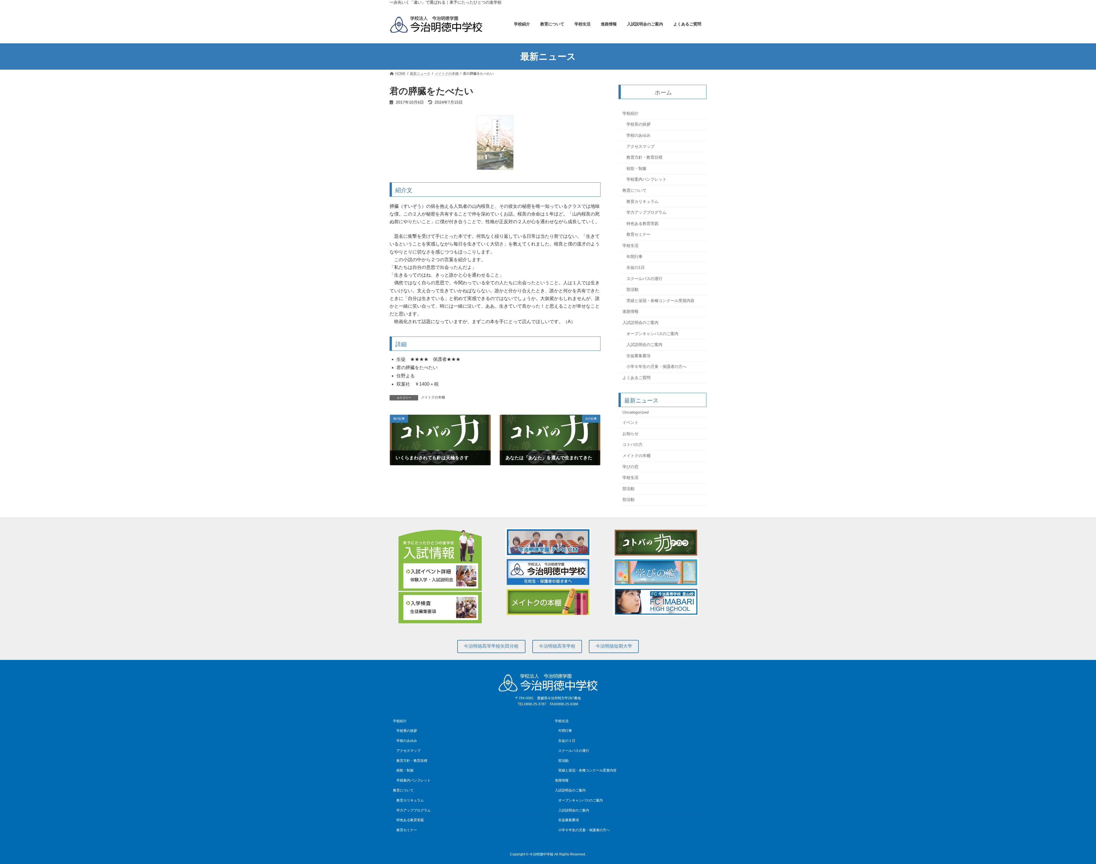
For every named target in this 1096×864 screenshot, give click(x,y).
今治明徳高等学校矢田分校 (491, 646)
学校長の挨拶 (638, 124)
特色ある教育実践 (642, 223)
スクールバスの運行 (644, 278)
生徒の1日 (635, 267)
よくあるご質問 (636, 377)
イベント (630, 422)
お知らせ (630, 433)
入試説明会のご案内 (640, 322)
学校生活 (630, 245)
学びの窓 (630, 466)
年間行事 (634, 256)
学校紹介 (630, 113)
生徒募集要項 (638, 355)
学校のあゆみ (638, 135)
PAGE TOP (1067, 832)
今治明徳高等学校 (557, 646)
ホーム (663, 92)
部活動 (632, 289)
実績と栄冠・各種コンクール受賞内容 (660, 300)
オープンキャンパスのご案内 (652, 333)
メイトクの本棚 (433, 397)
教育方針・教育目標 (644, 157)
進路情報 (630, 311)
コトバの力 (632, 444)
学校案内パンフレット (646, 179)
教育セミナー (638, 234)
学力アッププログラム (646, 212)
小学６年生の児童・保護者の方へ (656, 366)
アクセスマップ (640, 146)
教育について (634, 190)
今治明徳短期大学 (614, 646)
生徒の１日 (566, 741)
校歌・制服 (636, 168)
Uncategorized (635, 412)
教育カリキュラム (642, 201)
